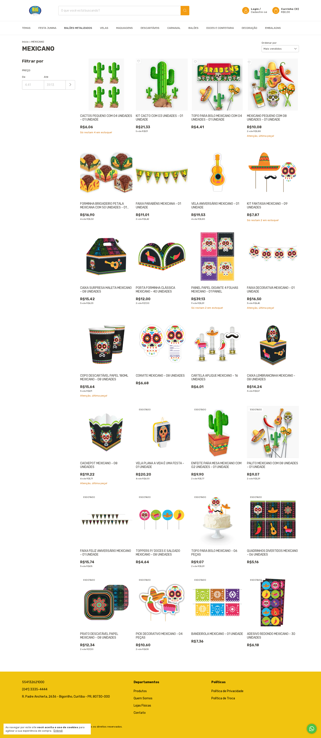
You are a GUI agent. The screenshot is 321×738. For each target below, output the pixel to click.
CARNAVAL (174, 27)
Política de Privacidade (227, 691)
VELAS (104, 27)
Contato (140, 713)
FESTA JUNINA (47, 27)
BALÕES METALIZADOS (78, 27)
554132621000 (33, 682)
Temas (26, 27)
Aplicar (70, 85)
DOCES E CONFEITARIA (220, 27)
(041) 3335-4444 (34, 689)
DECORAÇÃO (249, 27)
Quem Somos (143, 698)
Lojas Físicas (142, 705)
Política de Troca (223, 698)
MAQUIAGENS (124, 27)
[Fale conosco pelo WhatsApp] (312, 729)
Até (46, 76)
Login (255, 8)
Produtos (140, 691)
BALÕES (193, 27)
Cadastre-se (259, 12)
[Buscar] (185, 10)
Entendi (58, 730)
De (23, 76)
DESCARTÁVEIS (150, 27)
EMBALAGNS (273, 27)
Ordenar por (269, 42)
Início (25, 41)
